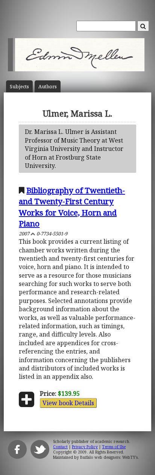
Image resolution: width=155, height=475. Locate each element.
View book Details (68, 403)
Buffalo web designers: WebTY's (109, 457)
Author (47, 86)
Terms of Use (114, 446)
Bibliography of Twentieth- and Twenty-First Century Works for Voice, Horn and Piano (72, 206)
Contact (60, 446)
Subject (19, 86)
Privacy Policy (85, 446)
